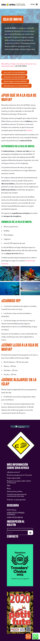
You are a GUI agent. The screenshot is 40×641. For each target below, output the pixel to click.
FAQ (8, 485)
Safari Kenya (11, 510)
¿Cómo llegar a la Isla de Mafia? (15, 81)
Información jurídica (14, 491)
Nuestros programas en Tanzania (19, 475)
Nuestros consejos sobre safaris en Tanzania (19, 482)
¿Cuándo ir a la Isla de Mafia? (14, 77)
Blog (8, 488)
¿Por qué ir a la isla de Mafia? (14, 72)
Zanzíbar (29, 130)
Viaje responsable (13, 478)
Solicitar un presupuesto (16, 499)
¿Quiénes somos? (13, 472)
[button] (33, 4)
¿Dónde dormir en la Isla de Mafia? (16, 86)
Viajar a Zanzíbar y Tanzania (21, 64)
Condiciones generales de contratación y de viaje (16, 495)
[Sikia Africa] (13, 4)
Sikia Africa (5, 64)
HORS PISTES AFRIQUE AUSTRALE (16, 514)
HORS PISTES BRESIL (15, 517)
